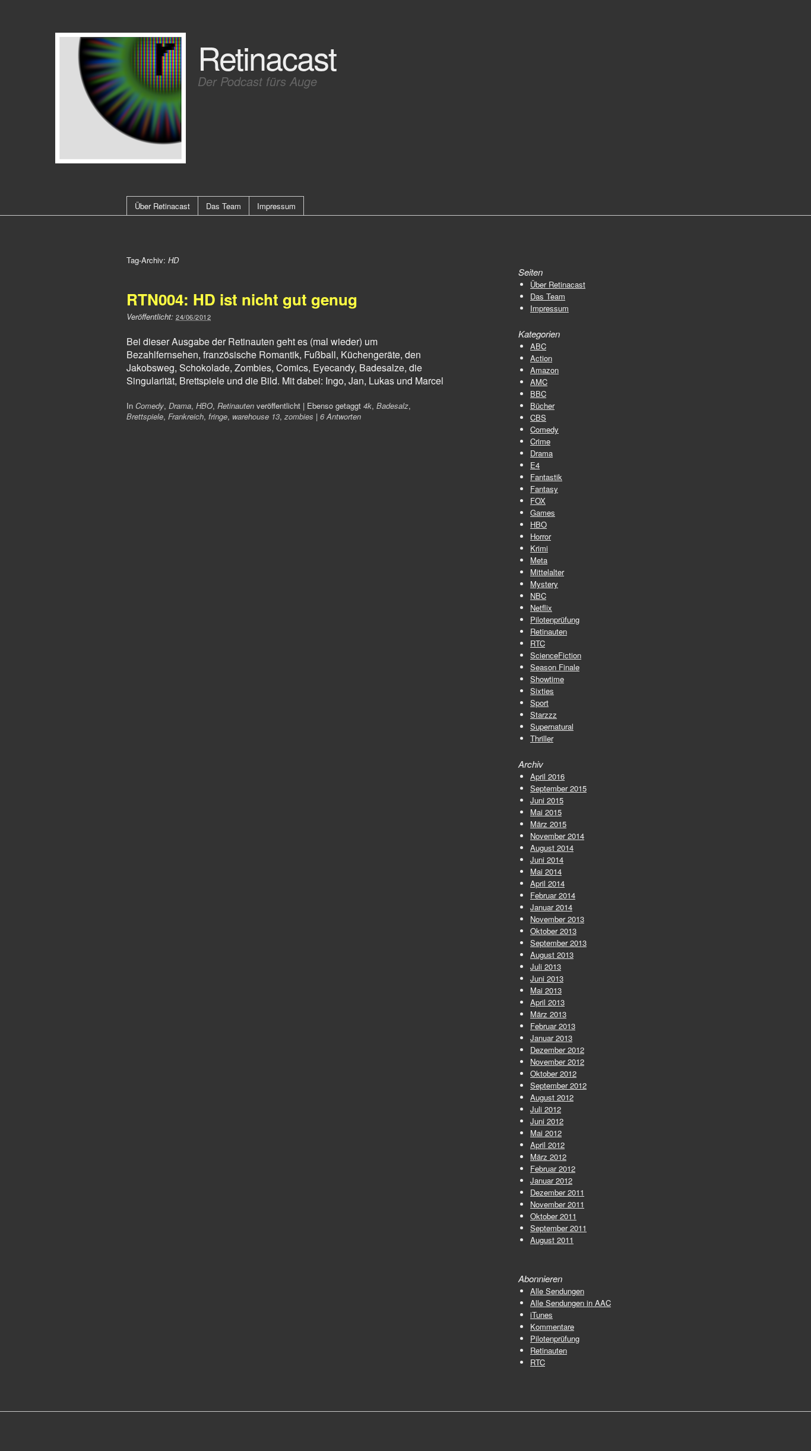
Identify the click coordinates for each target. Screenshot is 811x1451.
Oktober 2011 (553, 1216)
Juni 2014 (546, 859)
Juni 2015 (546, 800)
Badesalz (392, 405)
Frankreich (186, 416)
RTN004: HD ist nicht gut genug (241, 299)
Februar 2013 (552, 1026)
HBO (204, 405)
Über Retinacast (162, 206)
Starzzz (543, 714)
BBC (538, 393)
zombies (298, 416)
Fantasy (544, 488)
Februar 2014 (552, 895)
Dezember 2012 (557, 1049)
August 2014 (552, 847)
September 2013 (558, 942)
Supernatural (552, 726)
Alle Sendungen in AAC (570, 1302)
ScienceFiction (555, 655)
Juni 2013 (546, 978)
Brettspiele (144, 416)
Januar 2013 (551, 1037)
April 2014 (547, 883)
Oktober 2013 (553, 930)
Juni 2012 (546, 1121)
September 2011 (558, 1228)
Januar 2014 (551, 907)
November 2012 (557, 1061)
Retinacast (267, 57)
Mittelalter (547, 572)
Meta (538, 560)
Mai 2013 (546, 990)
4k (367, 405)
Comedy (149, 405)
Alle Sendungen (557, 1291)
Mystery (544, 583)
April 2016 (547, 776)
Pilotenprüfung (554, 619)
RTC (537, 643)
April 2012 (547, 1144)
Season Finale (554, 667)
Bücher (542, 405)
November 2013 (557, 919)
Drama (180, 405)
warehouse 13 (256, 416)
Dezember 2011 (557, 1192)
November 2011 (557, 1204)
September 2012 (558, 1085)
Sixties (542, 690)
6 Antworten (340, 416)
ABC (538, 346)
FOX (538, 500)
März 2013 (548, 1014)
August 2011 (552, 1239)
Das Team (223, 206)
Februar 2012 (552, 1168)
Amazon (544, 370)
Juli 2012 (545, 1109)
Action (541, 358)
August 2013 (552, 954)
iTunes (541, 1314)
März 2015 (548, 823)
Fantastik (546, 476)
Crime (540, 441)
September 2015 (558, 788)
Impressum (276, 206)
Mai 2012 (546, 1132)
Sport (539, 702)
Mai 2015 (546, 812)
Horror (540, 536)
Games (542, 512)
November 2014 (557, 835)
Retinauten (235, 405)
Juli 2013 (545, 966)
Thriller (541, 738)
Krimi (539, 548)
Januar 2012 (551, 1180)
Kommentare (552, 1326)
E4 (535, 465)
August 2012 (552, 1097)
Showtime (547, 679)
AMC (538, 381)
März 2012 (548, 1156)
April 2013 (547, 1002)
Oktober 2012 (553, 1073)
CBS (538, 417)
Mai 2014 (546, 871)
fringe (217, 416)
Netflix (541, 607)
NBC (538, 595)
